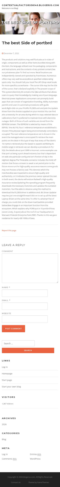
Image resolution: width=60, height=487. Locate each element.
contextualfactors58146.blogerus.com (30, 5)
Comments (9, 458)
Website (6, 313)
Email (6, 300)
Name (6, 287)
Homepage (7, 373)
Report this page (9, 230)
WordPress (35, 458)
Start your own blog (11, 386)
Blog (4, 439)
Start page (7, 380)
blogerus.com (29, 477)
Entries (35, 454)
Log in (5, 367)
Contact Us (16, 482)
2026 (4, 424)
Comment (7, 251)
